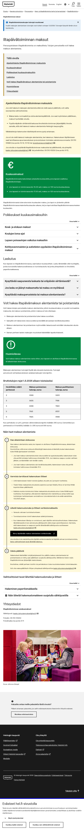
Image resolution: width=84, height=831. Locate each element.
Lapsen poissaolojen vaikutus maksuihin (26, 240)
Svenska (52, 4)
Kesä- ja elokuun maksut (18, 227)
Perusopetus (29, 11)
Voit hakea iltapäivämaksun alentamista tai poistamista (31, 81)
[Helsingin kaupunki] (7, 777)
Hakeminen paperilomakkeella (21, 588)
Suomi (44, 4)
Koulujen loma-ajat (15, 233)
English (59, 4)
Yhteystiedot (12, 91)
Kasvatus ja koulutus (16, 11)
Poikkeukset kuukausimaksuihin (21, 72)
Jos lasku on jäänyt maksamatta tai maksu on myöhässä (34, 287)
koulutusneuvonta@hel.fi (44, 143)
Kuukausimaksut (14, 67)
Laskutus (11, 77)
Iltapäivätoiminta (72, 11)
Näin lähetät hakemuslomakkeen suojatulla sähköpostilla (38, 595)
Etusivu (5, 11)
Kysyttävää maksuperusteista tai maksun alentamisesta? (35, 294)
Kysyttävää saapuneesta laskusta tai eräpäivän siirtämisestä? (38, 281)
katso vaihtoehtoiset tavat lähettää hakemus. (26, 542)
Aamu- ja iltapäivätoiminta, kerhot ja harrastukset (50, 11)
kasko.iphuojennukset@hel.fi (19, 150)
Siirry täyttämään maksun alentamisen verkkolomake (35, 533)
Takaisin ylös (71, 791)
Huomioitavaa (13, 86)
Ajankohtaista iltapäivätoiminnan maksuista (26, 63)
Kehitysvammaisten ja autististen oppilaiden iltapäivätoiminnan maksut (38, 248)
